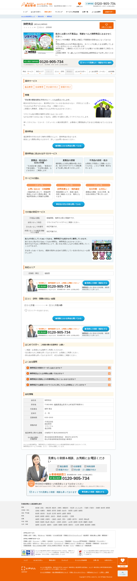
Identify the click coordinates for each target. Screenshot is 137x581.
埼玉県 (72, 508)
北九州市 (43, 525)
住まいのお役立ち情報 (39, 545)
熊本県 (65, 525)
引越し (35, 535)
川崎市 (59, 508)
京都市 (48, 519)
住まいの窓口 (27, 543)
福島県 (56, 405)
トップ (25, 12)
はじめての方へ (36, 12)
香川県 (80, 522)
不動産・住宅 (27, 535)
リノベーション (58, 541)
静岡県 (42, 516)
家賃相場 (88, 543)
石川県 (54, 513)
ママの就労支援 (57, 535)
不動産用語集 (27, 545)
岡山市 (53, 522)
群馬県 (108, 508)
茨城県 (98, 508)
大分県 (77, 525)
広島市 (64, 522)
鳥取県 (37, 522)
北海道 (37, 510)
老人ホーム (41, 535)
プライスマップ (58, 543)
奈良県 (81, 519)
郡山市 (62, 405)
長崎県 (60, 525)
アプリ (72, 545)
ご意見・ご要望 (104, 572)
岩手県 (54, 510)
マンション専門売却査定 (80, 541)
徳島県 (75, 522)
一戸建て (43, 541)
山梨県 (64, 513)
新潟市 (43, 513)
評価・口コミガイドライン (78, 572)
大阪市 (59, 519)
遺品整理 (86, 535)
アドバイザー (101, 541)
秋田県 (70, 510)
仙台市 (64, 510)
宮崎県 (82, 525)
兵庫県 (69, 519)
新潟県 (37, 513)
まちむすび (104, 543)
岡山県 (47, 522)
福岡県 (37, 525)
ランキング (58, 12)
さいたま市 (79, 508)
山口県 (70, 522)
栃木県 (103, 508)
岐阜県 (37, 516)
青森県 (49, 510)
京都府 (42, 519)
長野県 (69, 513)
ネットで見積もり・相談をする (97, 63)
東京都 (37, 508)
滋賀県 (37, 519)
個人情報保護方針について (60, 572)
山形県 (75, 510)
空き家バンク (80, 543)
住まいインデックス (47, 543)
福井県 (59, 513)
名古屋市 (65, 516)
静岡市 (48, 516)
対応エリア (40, 71)
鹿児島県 (87, 525)
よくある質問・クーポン (97, 71)
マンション (36, 541)
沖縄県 (93, 525)
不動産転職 (88, 545)
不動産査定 (68, 541)
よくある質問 (96, 12)
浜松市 (53, 516)
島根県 (42, 522)
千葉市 (92, 508)
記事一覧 (85, 12)
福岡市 (49, 525)
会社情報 (111, 71)
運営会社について (92, 572)
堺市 (63, 519)
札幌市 (43, 510)
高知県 (90, 522)
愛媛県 (85, 522)
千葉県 (86, 508)
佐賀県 (55, 525)
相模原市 (65, 508)
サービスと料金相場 (72, 12)
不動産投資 (92, 541)
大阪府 (54, 519)
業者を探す (48, 12)
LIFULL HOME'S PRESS (54, 545)
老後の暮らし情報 (95, 535)
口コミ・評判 (59, 71)
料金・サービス (28, 71)
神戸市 (75, 519)
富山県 (49, 513)
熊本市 (71, 525)
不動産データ (79, 545)
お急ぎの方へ (109, 12)
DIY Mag (65, 545)
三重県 (72, 516)
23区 (42, 508)
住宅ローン (36, 543)
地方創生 (48, 535)
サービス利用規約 (45, 572)
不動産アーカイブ (70, 543)
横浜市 (54, 508)
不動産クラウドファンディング (73, 535)
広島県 (59, 522)
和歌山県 (86, 519)
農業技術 (104, 535)
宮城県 (59, 510)
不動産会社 (96, 543)
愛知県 (59, 516)
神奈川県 (48, 508)
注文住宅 (50, 541)
